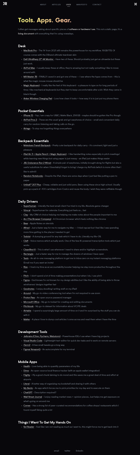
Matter (27, 320)
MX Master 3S (30, 77)
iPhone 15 (28, 116)
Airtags (27, 129)
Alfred (27, 228)
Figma (27, 280)
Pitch (26, 276)
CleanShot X (30, 250)
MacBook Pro (30, 51)
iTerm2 (27, 345)
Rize (26, 267)
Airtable (27, 311)
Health (27, 366)
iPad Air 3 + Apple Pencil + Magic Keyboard (45, 154)
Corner (27, 406)
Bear (26, 224)
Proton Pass (29, 298)
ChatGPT (28, 393)
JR (5, 4)
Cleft (26, 241)
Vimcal (27, 210)
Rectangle (28, 254)
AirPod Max (29, 68)
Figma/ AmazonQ (32, 350)
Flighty (27, 375)
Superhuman (30, 206)
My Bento (28, 388)
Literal (27, 384)
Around (27, 293)
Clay (26, 215)
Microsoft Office (31, 302)
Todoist (27, 237)
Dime (26, 371)
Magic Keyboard (32, 86)
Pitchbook (28, 306)
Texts (26, 258)
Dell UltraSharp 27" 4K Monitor (39, 59)
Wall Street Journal (33, 397)
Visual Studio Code (33, 341)
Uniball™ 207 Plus (32, 185)
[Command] (135, 4)
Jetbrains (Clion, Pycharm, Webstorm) (42, 336)
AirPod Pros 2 (30, 120)
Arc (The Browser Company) (37, 219)
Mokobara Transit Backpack (37, 146)
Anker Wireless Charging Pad (38, 99)
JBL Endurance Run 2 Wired (37, 163)
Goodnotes (29, 289)
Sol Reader (29, 427)
